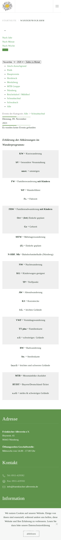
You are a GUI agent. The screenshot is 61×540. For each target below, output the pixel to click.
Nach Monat (8, 41)
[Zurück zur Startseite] (7, 6)
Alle (26, 113)
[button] (57, 6)
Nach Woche (8, 45)
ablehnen (31, 534)
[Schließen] (57, 524)
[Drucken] (8, 30)
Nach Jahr (7, 37)
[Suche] (3, 58)
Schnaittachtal (38, 113)
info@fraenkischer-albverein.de (22, 486)
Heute (5, 50)
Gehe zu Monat (33, 62)
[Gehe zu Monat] (3, 54)
